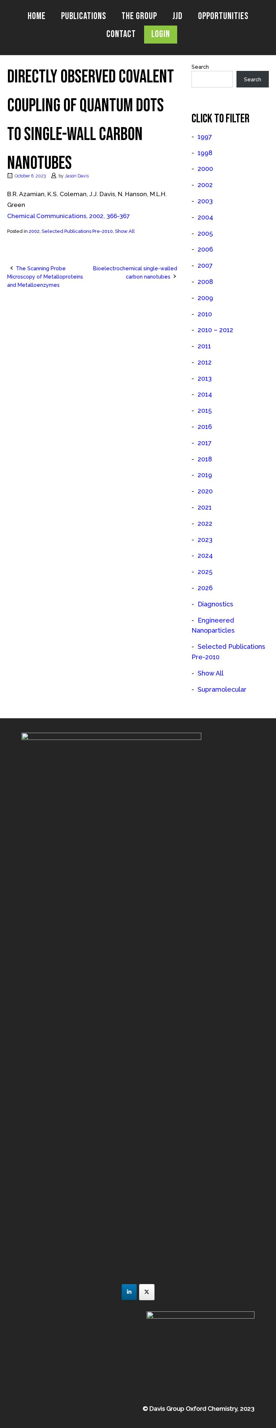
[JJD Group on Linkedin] (129, 1292)
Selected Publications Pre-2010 (77, 231)
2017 (205, 443)
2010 (205, 314)
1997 (205, 136)
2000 (205, 168)
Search (200, 67)
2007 (205, 265)
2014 (205, 394)
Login (160, 34)
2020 (205, 491)
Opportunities (223, 16)
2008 (205, 281)
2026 (205, 588)
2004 (205, 217)
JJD (177, 16)
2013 (205, 378)
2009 (205, 298)
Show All (125, 231)
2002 (34, 231)
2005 (205, 233)
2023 (205, 539)
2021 (205, 507)
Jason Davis (77, 175)
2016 (205, 426)
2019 (205, 475)
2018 (205, 459)
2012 (205, 362)
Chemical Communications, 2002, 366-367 (68, 216)
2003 (205, 201)
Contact (121, 34)
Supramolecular (222, 689)
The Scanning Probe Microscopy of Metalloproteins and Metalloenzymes (45, 276)
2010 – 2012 (215, 330)
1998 (205, 153)
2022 (205, 523)
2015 (205, 410)
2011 (204, 346)
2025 (205, 571)
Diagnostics (215, 604)
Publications (83, 16)
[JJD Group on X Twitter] (147, 1292)
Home (37, 16)
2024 (205, 555)
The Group (139, 16)
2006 (205, 249)
